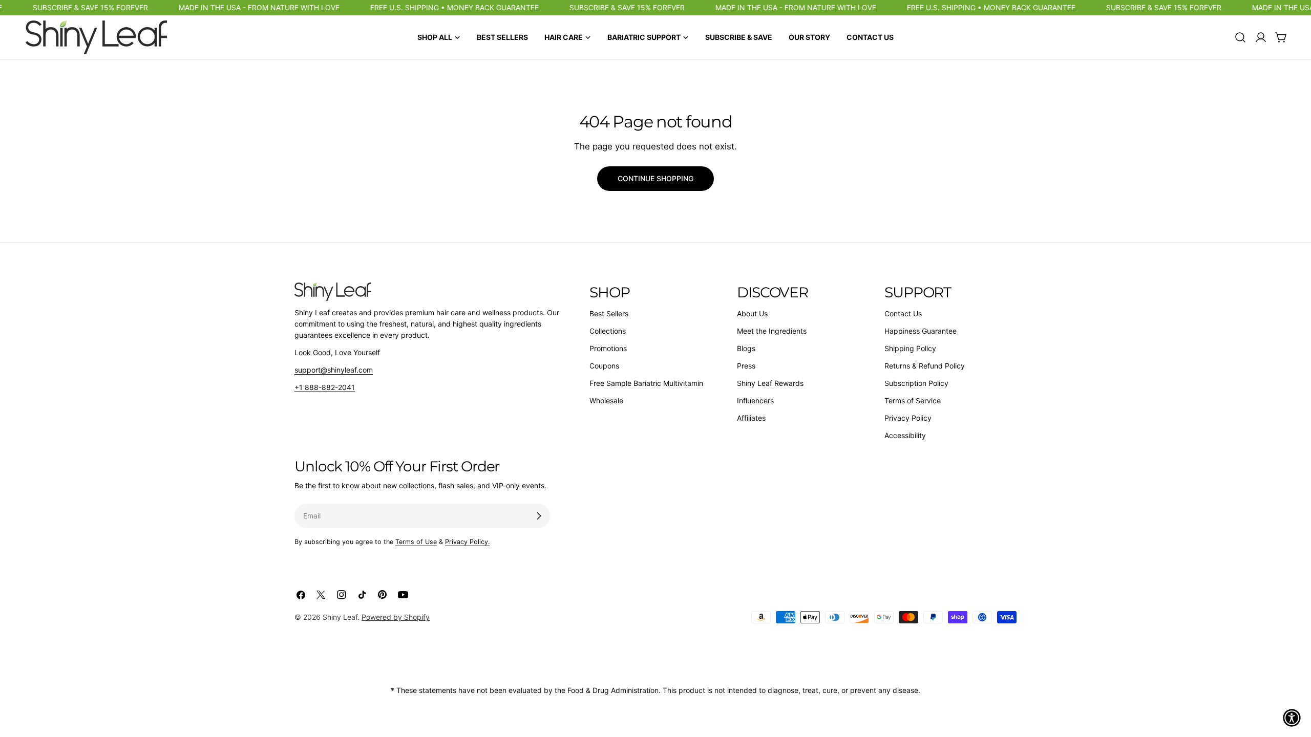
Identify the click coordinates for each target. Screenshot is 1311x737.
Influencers (755, 400)
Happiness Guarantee (920, 331)
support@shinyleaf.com (333, 369)
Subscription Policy (916, 383)
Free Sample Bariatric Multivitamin (646, 383)
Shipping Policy (910, 348)
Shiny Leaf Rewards (770, 383)
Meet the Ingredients (772, 331)
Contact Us (903, 313)
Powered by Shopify (396, 617)
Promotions (608, 348)
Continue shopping (655, 178)
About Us (752, 313)
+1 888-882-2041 (324, 387)
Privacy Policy (908, 418)
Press (746, 365)
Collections (607, 331)
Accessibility (905, 435)
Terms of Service (912, 400)
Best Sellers (608, 313)
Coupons (604, 365)
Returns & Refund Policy (924, 365)
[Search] (1240, 37)
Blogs (746, 348)
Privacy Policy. (467, 542)
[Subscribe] (538, 516)
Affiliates (751, 418)
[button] (1292, 718)
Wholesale (606, 400)
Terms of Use (416, 542)
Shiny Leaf (340, 617)
